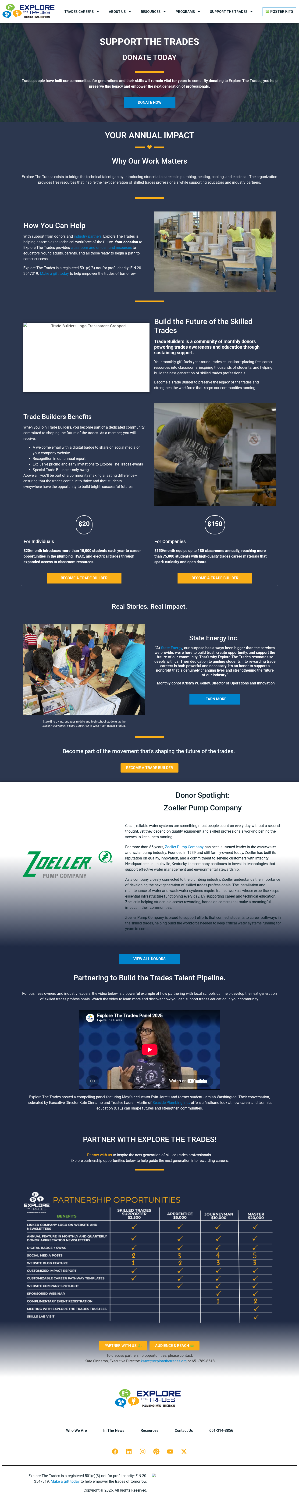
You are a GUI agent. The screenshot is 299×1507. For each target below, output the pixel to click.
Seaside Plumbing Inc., (171, 1102)
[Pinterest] (156, 1451)
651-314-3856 (221, 1430)
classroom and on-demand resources (101, 247)
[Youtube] (170, 1451)
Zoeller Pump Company (184, 847)
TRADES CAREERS (79, 12)
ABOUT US (117, 12)
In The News (113, 1430)
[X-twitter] (184, 1451)
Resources (149, 1430)
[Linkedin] (129, 1451)
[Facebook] (115, 1451)
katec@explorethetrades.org (164, 1361)
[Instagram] (142, 1451)
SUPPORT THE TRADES (228, 12)
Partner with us (99, 1155)
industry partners (88, 236)
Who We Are (76, 1430)
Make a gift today (54, 273)
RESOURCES (150, 12)
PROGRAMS (185, 12)
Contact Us (184, 1430)
